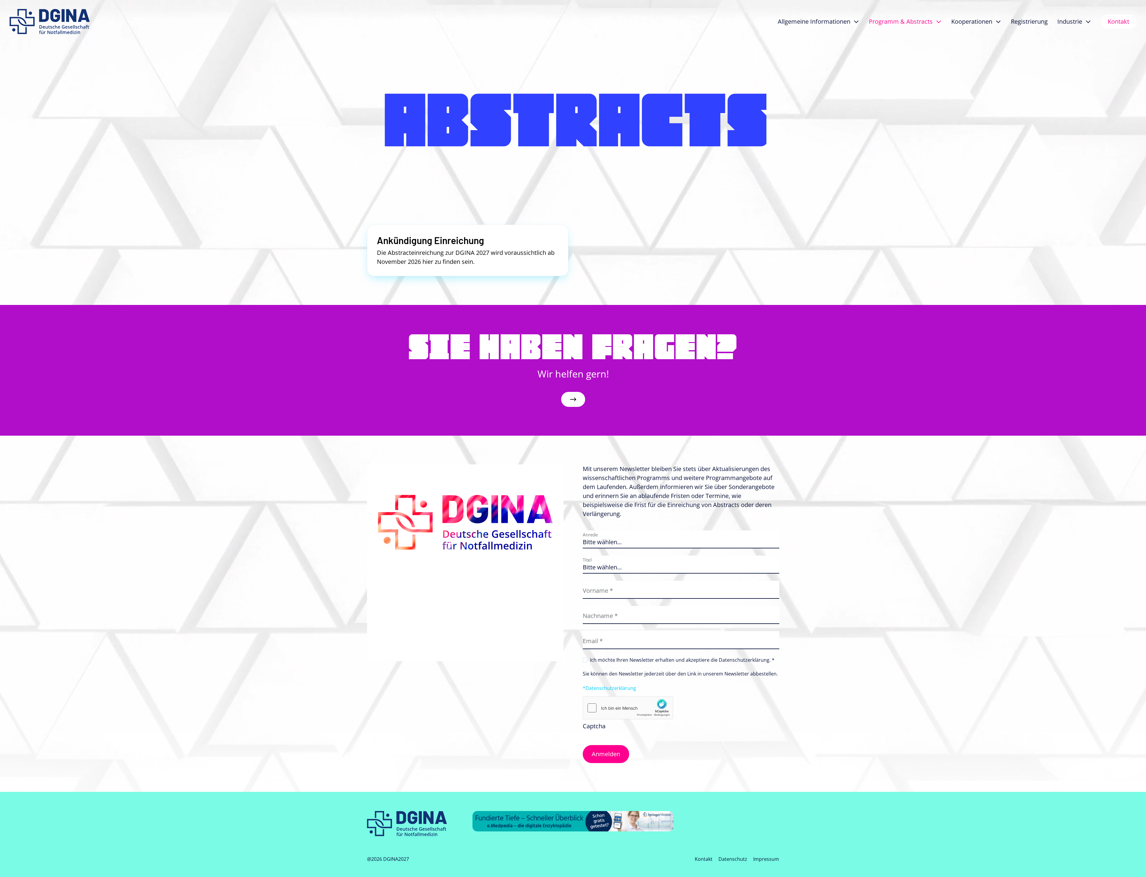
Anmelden (606, 754)
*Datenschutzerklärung (609, 688)
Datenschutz (732, 859)
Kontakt (1118, 21)
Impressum (766, 859)
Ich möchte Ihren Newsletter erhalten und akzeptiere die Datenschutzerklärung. (682, 660)
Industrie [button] (1069, 21)
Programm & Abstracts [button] (901, 21)
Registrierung (1029, 21)
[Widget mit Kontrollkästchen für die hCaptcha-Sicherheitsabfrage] (628, 708)
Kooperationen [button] (971, 21)
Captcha (594, 726)
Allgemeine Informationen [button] (814, 21)
